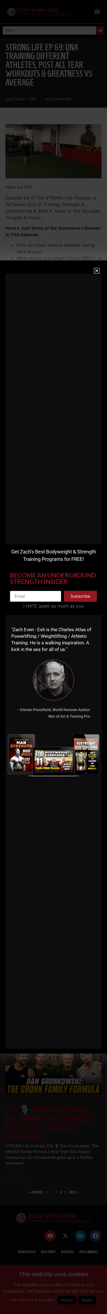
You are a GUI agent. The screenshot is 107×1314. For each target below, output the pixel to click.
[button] (97, 271)
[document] (53, 657)
